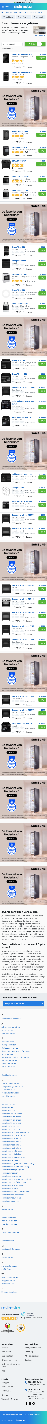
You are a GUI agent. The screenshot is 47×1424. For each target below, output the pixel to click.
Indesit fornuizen (9, 1217)
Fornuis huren (7, 1107)
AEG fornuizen (8, 1030)
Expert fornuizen (9, 1096)
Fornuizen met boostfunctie (13, 1157)
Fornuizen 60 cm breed (11, 1120)
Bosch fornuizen (8, 1066)
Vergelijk (18, 67)
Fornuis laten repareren (12, 1019)
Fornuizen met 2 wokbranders (14, 1135)
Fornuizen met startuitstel (12, 1185)
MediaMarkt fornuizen (11, 1249)
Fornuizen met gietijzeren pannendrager (19, 1163)
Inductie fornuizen (9, 1221)
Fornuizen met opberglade (13, 1170)
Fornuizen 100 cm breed (12, 1113)
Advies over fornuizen (11, 1027)
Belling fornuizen (9, 1045)
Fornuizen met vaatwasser (13, 1195)
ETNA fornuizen (8, 1089)
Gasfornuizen (7, 1209)
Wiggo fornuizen (8, 1280)
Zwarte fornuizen (41, 12)
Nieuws (5, 1395)
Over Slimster (7, 1386)
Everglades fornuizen (10, 1093)
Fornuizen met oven (10, 1173)
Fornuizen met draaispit (12, 1160)
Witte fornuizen (8, 1283)
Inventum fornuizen (10, 1224)
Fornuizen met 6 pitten (11, 1145)
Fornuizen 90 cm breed (11, 1123)
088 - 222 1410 (34, 1382)
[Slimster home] (23, 6)
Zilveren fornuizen (9, 1292)
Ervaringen (6, 1391)
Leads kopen (30, 1352)
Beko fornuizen (8, 1041)
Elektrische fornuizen (10, 1083)
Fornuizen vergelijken (11, 1201)
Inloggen (5, 1382)
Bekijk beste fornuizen (14, 1003)
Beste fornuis (23, 17)
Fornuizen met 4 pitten (11, 1138)
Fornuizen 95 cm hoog (11, 1129)
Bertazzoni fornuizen (10, 1048)
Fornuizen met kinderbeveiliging (15, 1166)
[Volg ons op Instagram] (30, 1403)
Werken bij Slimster (10, 1399)
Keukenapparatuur (14, 12)
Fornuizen (29, 12)
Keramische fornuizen (11, 1232)
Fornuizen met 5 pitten (11, 1141)
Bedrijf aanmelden (33, 1347)
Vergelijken (8, 17)
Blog (3, 1371)
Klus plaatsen (7, 1356)
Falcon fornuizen (9, 1104)
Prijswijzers (6, 1352)
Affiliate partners (32, 1356)
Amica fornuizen (8, 1033)
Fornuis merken (8, 1110)
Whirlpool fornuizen (10, 1277)
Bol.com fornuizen (9, 1060)
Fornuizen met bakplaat (11, 1154)
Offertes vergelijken (10, 1360)
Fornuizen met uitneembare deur (16, 1191)
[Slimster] (3, 12)
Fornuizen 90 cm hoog (11, 1126)
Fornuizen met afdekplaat (12, 1151)
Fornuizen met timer (10, 1188)
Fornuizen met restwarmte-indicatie (17, 1179)
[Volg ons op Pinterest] (33, 1403)
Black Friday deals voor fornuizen (15, 1057)
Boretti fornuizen (9, 1063)
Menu (7, 6)
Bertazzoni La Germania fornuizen (16, 1051)
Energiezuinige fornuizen (12, 1086)
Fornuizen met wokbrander (13, 1198)
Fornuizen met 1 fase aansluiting (15, 1132)
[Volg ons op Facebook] (26, 1403)
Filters (35, 44)
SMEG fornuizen (8, 1269)
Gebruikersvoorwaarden (12, 1414)
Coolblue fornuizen (10, 1075)
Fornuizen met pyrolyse (11, 1176)
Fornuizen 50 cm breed (11, 1117)
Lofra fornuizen (8, 1241)
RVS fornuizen (7, 1257)
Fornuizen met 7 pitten (11, 1148)
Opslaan (29, 67)
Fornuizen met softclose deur (14, 1182)
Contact (28, 1360)
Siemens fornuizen (9, 1266)
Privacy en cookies (32, 1414)
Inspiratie (6, 1347)
